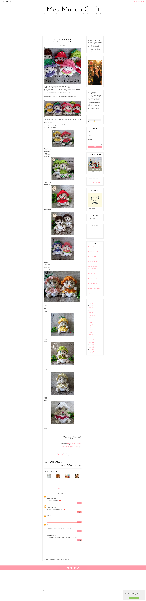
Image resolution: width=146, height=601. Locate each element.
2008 (90, 352)
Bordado (94, 268)
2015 (90, 341)
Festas (89, 263)
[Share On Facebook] (58, 454)
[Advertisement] (73, 24)
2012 (90, 346)
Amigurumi (90, 261)
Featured (63, 43)
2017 (90, 337)
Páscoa (90, 283)
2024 (90, 305)
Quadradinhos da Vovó (93, 276)
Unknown (49, 496)
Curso (89, 268)
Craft (94, 246)
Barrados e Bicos (92, 273)
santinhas (90, 285)
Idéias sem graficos (92, 256)
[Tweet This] (53, 454)
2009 (90, 351)
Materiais (96, 285)
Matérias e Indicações (93, 251)
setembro (91, 319)
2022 (90, 308)
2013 (90, 344)
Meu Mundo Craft (73, 9)
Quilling (90, 288)
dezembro (91, 314)
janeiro (90, 332)
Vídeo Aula (96, 261)
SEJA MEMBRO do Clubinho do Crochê (70, 446)
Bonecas (90, 280)
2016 (90, 339)
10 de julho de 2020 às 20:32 (51, 498)
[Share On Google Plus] (62, 454)
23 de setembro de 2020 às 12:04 (52, 526)
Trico (93, 253)
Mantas (99, 268)
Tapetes (95, 280)
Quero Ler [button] (134, 597)
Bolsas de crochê (92, 278)
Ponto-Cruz (95, 263)
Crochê (90, 246)
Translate (98, 121)
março (90, 329)
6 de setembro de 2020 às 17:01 (52, 516)
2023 (90, 307)
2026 (90, 303)
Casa (89, 253)
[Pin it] (67, 454)
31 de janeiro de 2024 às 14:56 (51, 535)
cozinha (95, 258)
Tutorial (90, 258)
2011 (90, 347)
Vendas (90, 293)
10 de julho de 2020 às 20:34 (51, 507)
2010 (90, 349)
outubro (91, 317)
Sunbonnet (95, 283)
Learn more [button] (141, 594)
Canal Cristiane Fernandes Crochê (74, 443)
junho (90, 324)
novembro (91, 315)
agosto (90, 320)
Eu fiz (89, 249)
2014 (90, 342)
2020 (90, 312)
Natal (98, 249)
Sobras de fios (97, 288)
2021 (90, 310)
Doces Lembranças (92, 271)
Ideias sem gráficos (92, 266)
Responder (79, 512)
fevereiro (91, 330)
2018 (90, 335)
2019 (90, 334)
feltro (99, 271)
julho (90, 322)
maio (90, 325)
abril (90, 327)
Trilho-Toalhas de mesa (93, 290)
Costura (94, 249)
